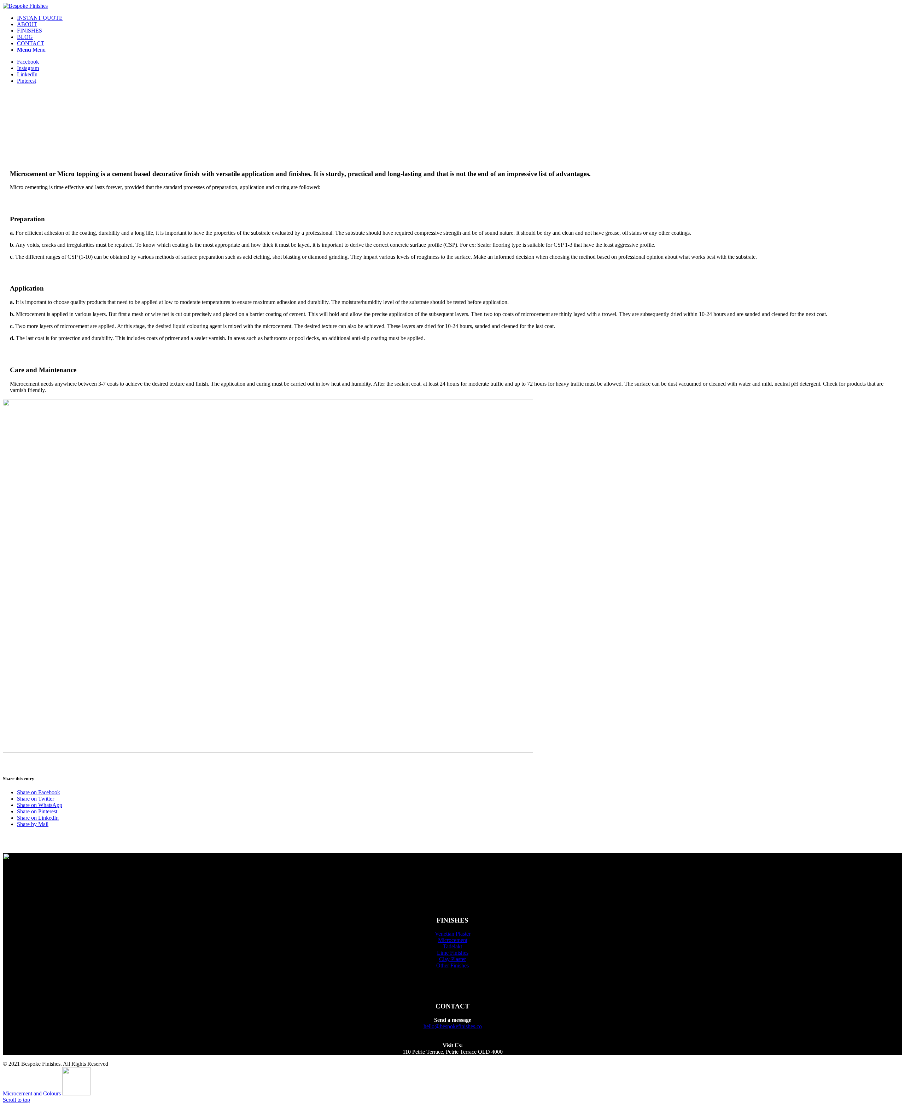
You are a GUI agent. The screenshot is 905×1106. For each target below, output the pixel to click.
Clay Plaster (452, 959)
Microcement (452, 940)
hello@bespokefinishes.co (453, 1026)
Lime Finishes (452, 953)
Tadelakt (452, 946)
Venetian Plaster (453, 934)
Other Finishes (452, 965)
